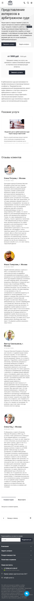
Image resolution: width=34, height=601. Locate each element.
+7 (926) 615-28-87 (10, 568)
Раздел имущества (8, 555)
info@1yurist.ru (9, 578)
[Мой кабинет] (31, 3)
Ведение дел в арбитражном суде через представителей (17, 132)
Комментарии (9, 500)
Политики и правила (8, 559)
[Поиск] (28, 3)
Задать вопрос (6, 551)
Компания (5, 546)
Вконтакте (22, 500)
